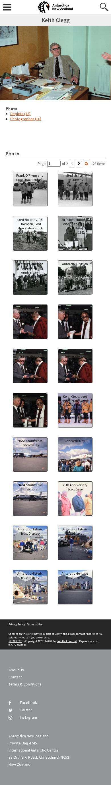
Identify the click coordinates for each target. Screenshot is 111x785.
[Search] (86, 163)
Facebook (28, 702)
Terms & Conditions (25, 684)
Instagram (28, 717)
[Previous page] (72, 164)
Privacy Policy (17, 624)
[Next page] (79, 164)
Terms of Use (34, 624)
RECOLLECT (15, 641)
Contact (15, 677)
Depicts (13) (20, 113)
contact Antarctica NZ (89, 634)
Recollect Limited (67, 641)
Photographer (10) (25, 118)
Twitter (26, 709)
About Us (16, 669)
